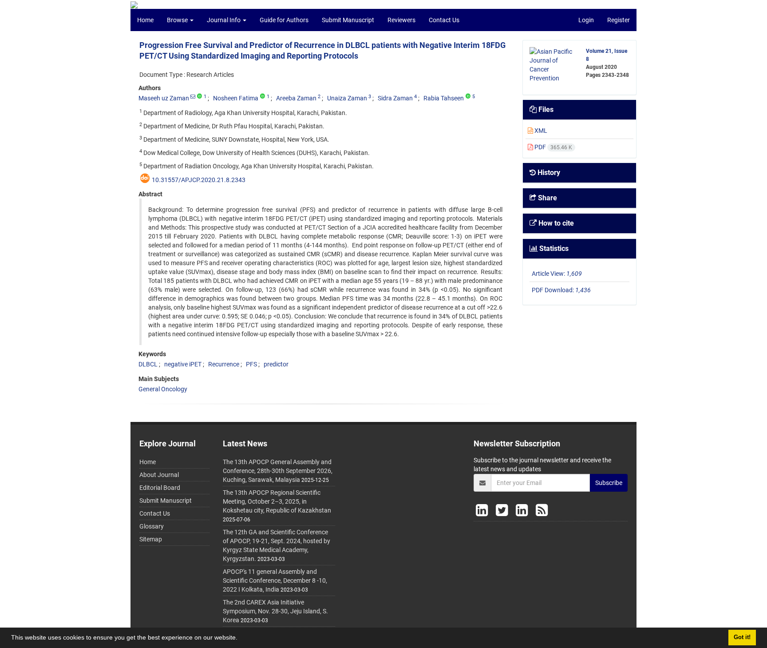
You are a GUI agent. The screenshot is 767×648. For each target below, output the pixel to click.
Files (545, 109)
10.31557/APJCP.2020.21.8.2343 (198, 179)
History (548, 172)
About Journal (159, 474)
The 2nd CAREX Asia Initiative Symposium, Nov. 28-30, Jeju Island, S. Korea (275, 611)
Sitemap (150, 539)
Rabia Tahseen (443, 98)
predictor (276, 364)
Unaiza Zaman (347, 98)
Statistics (553, 248)
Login (586, 20)
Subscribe (608, 482)
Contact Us (444, 20)
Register (618, 20)
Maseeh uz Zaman (163, 98)
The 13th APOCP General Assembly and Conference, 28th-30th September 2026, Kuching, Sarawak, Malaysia (277, 470)
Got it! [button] (742, 637)
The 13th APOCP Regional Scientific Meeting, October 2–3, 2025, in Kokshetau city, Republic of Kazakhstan (277, 501)
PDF (552, 147)
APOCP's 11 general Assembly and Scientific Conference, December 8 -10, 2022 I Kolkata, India (275, 580)
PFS (251, 364)
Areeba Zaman (296, 98)
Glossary (151, 526)
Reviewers (401, 20)
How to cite (555, 223)
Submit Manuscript (348, 20)
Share (546, 198)
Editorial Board (159, 487)
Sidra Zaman (395, 98)
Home (145, 20)
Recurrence (223, 364)
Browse (178, 20)
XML (540, 130)
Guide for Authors (284, 20)
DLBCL (148, 364)
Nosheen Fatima (235, 98)
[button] (240, 638)
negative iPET (183, 364)
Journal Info (224, 20)
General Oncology (162, 389)
